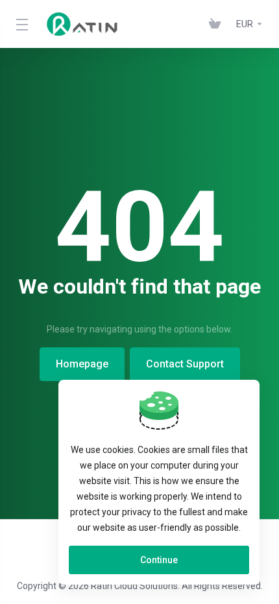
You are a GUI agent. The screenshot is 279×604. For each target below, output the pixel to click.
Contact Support (185, 364)
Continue (159, 560)
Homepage (82, 364)
